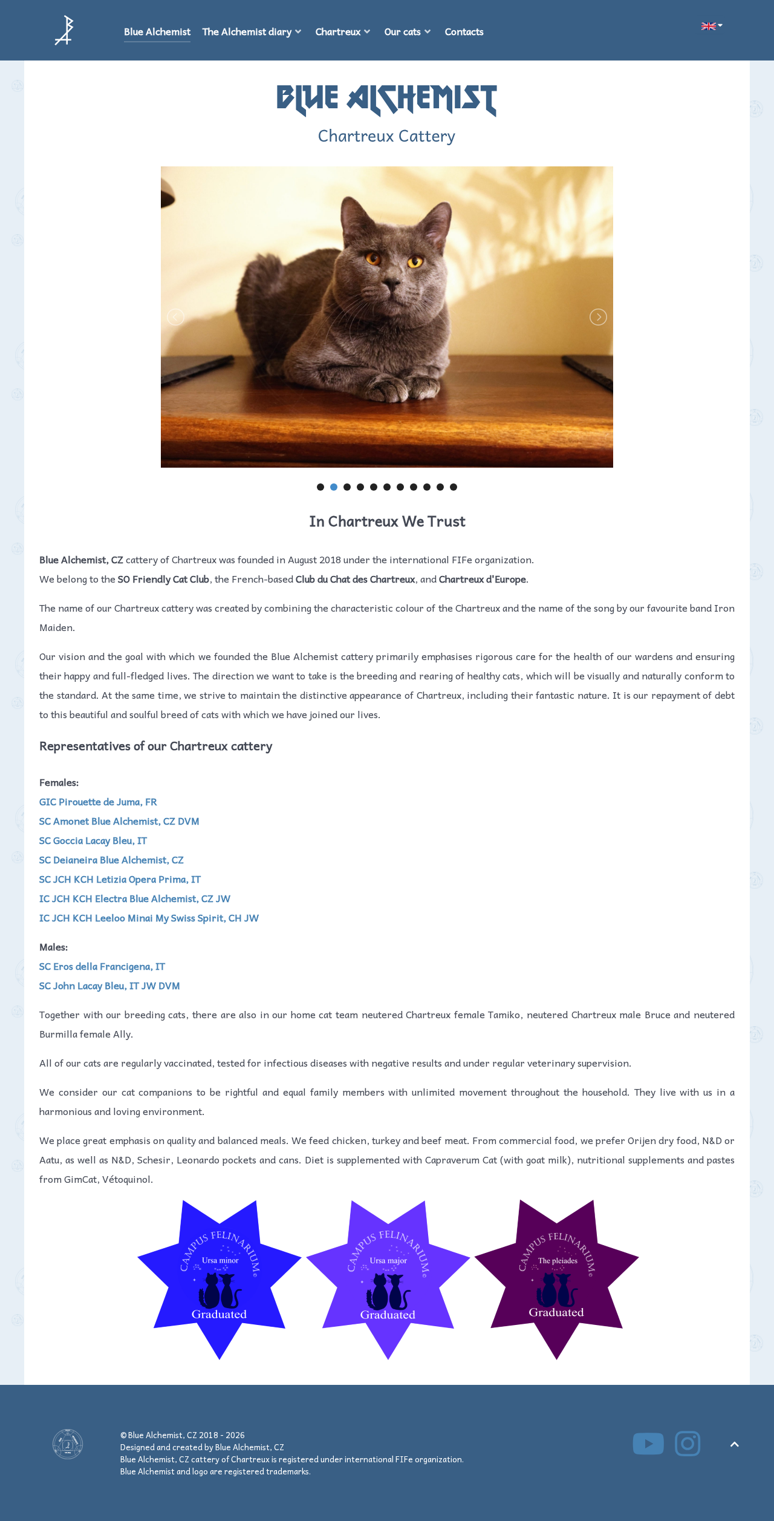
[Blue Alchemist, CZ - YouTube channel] (649, 1450)
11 (453, 487)
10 (440, 487)
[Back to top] (735, 1443)
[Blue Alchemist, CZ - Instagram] (687, 1450)
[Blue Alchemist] (64, 30)
